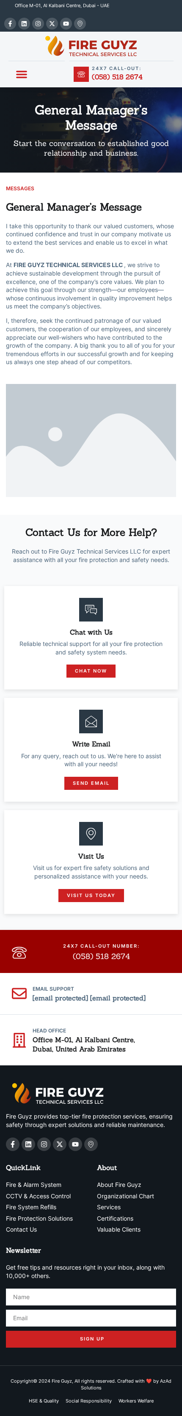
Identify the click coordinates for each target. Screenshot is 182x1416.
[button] (21, 74)
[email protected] (61, 998)
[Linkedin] (24, 24)
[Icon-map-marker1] (80, 24)
